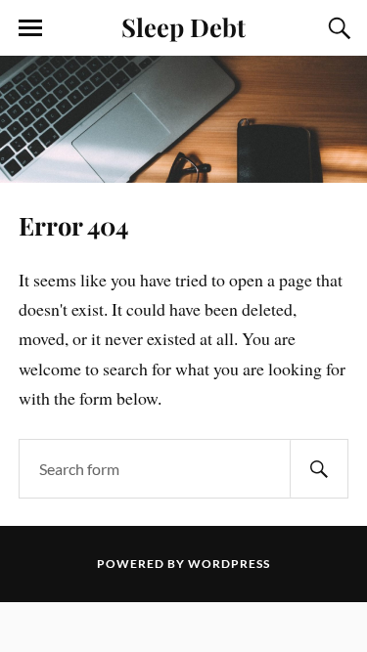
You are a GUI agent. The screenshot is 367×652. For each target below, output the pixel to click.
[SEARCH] (319, 469)
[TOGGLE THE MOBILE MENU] (30, 28)
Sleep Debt (183, 26)
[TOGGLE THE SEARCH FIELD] (336, 28)
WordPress (229, 563)
